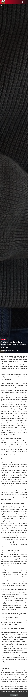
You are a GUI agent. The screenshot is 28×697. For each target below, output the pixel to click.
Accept (14, 695)
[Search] (21, 2)
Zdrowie (4, 339)
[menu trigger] (25, 2)
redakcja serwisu (7, 350)
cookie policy (15, 692)
